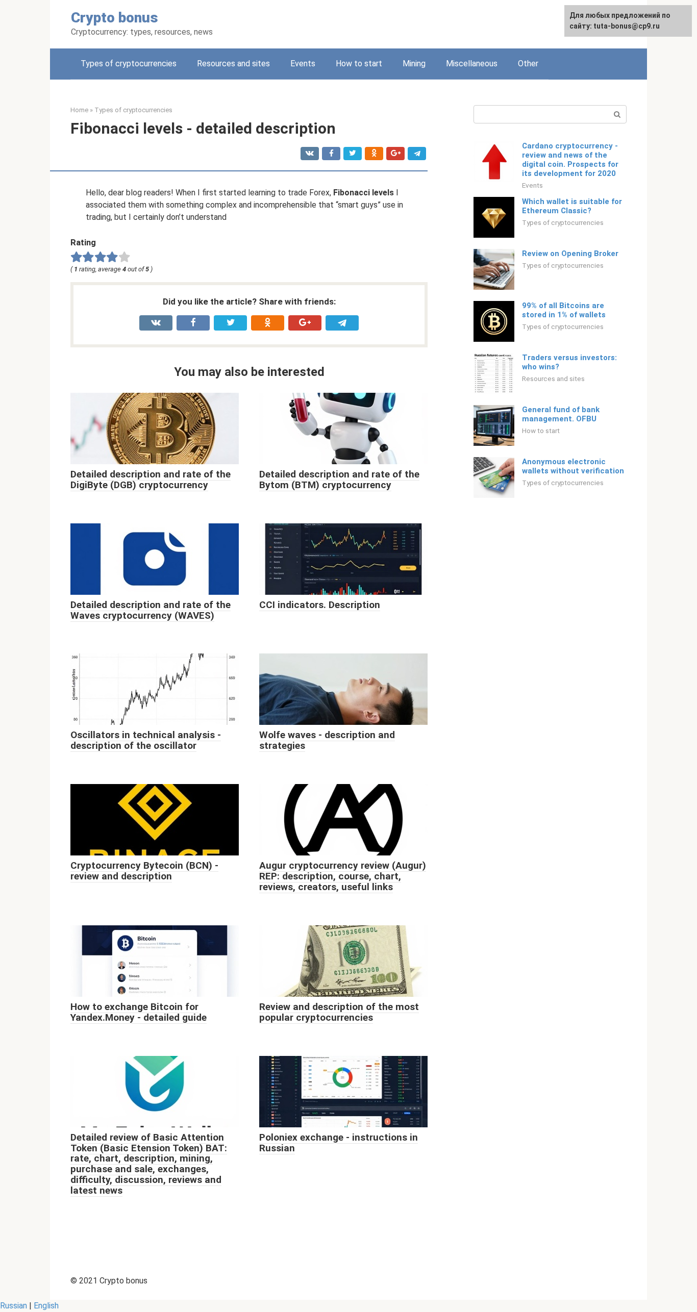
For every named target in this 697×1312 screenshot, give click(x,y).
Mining (414, 63)
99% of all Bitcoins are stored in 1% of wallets (564, 310)
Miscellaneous (471, 63)
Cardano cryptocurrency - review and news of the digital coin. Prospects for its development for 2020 (570, 159)
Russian (13, 1305)
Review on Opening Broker (570, 253)
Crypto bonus (114, 17)
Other (528, 63)
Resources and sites (233, 63)
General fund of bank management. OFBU (561, 414)
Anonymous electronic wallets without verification (573, 466)
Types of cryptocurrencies (129, 63)
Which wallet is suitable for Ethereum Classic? (572, 206)
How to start (359, 63)
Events (302, 63)
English (46, 1305)
